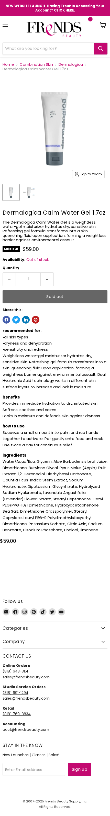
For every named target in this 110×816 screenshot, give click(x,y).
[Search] (100, 48)
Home (8, 64)
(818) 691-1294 (15, 692)
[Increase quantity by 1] (47, 279)
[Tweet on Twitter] (16, 320)
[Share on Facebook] (6, 320)
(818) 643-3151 (15, 671)
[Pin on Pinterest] (35, 320)
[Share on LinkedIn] (26, 320)
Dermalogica (71, 64)
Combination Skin (36, 64)
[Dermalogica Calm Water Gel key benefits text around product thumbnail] (29, 192)
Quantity (11, 268)
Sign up (79, 769)
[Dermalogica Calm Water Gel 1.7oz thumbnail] (11, 192)
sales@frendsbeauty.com (26, 677)
